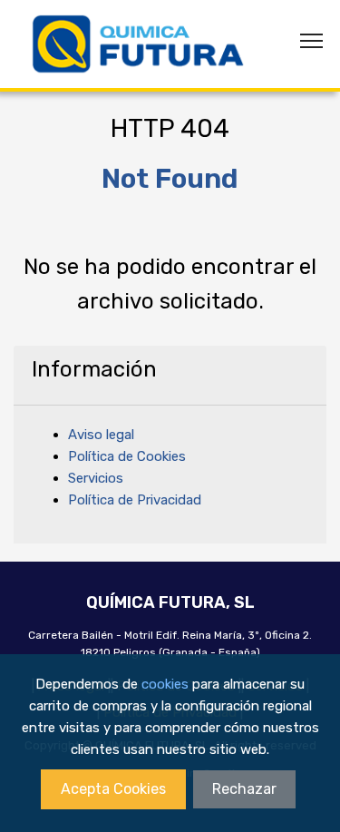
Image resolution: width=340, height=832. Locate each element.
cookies (165, 684)
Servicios (95, 478)
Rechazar (244, 789)
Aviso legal (101, 434)
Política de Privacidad (134, 500)
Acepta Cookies (113, 789)
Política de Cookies (127, 456)
